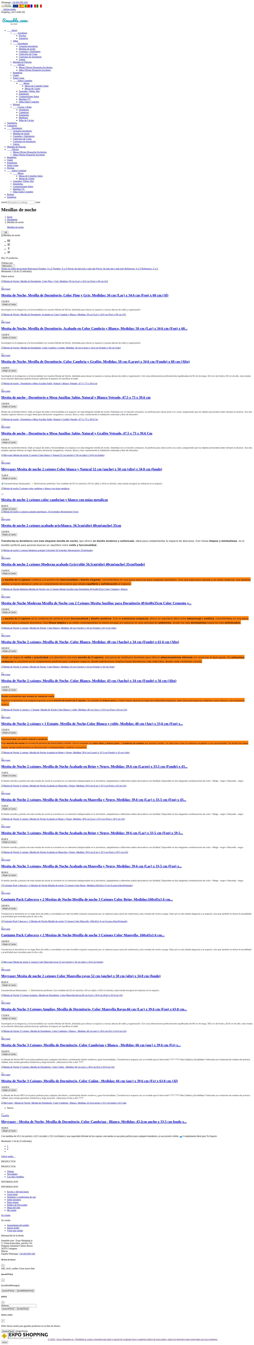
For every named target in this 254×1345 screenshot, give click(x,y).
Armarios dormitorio (28, 46)
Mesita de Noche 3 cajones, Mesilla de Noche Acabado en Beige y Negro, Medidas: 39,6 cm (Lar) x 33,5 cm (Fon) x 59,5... (92, 833)
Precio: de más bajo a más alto (82, 268)
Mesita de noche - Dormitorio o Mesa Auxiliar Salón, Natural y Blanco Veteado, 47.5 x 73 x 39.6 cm (76, 397)
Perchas (22, 35)
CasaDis (5, 1115)
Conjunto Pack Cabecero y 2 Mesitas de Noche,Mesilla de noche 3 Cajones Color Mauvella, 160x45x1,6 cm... (82, 935)
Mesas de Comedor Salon (37, 86)
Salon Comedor (22, 80)
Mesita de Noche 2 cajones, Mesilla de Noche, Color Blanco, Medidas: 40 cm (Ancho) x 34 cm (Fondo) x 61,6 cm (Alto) (90, 642)
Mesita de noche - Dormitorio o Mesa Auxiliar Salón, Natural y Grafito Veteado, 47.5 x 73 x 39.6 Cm (76, 433)
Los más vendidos (15, 1176)
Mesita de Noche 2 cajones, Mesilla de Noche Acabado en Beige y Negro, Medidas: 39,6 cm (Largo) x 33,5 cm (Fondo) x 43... (94, 766)
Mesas (24, 83)
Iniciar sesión (13, 1228)
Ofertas (10, 1171)
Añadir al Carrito (9, 304)
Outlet (16, 75)
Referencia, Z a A (150, 268)
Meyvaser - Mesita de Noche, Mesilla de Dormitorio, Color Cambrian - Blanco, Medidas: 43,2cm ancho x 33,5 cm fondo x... (94, 1122)
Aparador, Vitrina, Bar (29, 91)
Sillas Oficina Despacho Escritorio (35, 70)
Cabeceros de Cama (28, 54)
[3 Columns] (8, 245)
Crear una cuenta (15, 1230)
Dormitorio (20, 43)
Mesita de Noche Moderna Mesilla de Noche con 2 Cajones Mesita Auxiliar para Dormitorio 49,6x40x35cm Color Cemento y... (96, 603)
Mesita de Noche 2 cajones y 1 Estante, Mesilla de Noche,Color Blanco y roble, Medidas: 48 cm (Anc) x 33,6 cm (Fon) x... (92, 724)
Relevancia (8, 266)
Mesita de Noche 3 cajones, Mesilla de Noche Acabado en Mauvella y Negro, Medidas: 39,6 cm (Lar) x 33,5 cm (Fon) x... (91, 866)
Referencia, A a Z (133, 268)
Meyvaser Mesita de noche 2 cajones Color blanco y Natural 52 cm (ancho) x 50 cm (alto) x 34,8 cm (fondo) (81, 469)
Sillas (15, 41)
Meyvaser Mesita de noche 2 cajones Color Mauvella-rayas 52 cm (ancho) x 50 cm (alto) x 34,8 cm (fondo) (81, 976)
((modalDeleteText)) (25, 1291)
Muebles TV (25, 99)
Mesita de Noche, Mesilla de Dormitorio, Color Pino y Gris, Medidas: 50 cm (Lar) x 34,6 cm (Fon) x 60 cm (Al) (84, 295)
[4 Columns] (8, 241)
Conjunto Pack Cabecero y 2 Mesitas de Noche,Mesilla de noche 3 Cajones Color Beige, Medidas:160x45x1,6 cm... (87, 899)
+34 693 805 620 (20, 2)
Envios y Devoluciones (18, 1191)
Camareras (24, 112)
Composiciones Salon (29, 96)
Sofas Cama (18, 78)
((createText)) (22, 1309)
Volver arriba (8, 1156)
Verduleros (24, 110)
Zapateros (23, 38)
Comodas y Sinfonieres (29, 51)
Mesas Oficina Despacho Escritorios (35, 67)
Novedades (12, 1174)
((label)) (5, 1305)
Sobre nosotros (14, 1199)
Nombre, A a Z (46, 268)
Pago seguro (13, 1202)
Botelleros (17, 72)
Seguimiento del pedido (18, 1225)
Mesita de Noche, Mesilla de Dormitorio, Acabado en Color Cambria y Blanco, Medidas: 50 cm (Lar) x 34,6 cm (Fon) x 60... (94, 328)
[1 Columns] (8, 253)
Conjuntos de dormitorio (30, 57)
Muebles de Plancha (22, 62)
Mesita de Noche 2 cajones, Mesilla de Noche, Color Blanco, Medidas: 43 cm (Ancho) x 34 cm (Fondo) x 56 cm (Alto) (88, 681)
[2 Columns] (8, 249)
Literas (22, 59)
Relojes (16, 104)
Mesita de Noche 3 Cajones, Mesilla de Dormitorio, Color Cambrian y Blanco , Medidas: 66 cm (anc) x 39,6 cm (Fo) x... (91, 1045)
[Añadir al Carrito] (2, 287)
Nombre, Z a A (60, 268)
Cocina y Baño (22, 107)
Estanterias (24, 94)
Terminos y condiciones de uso (21, 1197)
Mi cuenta (11, 1210)
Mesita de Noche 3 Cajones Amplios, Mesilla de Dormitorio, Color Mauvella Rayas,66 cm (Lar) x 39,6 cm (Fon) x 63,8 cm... (94, 1009)
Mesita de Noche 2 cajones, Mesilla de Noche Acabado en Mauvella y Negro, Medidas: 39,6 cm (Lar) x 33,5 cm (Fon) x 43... (93, 800)
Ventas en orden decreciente (14, 268)
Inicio (12, 30)
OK (4, 232)
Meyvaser (5, 289)
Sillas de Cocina (26, 120)
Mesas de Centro (32, 88)
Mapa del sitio (13, 1207)
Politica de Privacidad (17, 1205)
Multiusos (23, 117)
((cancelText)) (8, 1291)
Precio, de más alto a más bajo (110, 268)
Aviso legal (12, 1194)
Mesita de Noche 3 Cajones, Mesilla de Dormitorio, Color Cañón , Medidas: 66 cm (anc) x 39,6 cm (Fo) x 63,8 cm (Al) (89, 1081)
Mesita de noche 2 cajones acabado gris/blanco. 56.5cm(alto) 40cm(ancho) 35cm (61, 525)
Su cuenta (5, 1215)
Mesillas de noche (27, 49)
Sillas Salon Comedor (29, 102)
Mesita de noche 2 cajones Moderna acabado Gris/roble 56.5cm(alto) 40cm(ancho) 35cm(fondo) (73, 564)
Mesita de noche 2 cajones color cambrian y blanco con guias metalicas (54, 500)
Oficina (19, 65)
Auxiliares (20, 33)
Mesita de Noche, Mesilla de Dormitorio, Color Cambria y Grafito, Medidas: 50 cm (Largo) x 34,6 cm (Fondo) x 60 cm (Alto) (95, 361)
